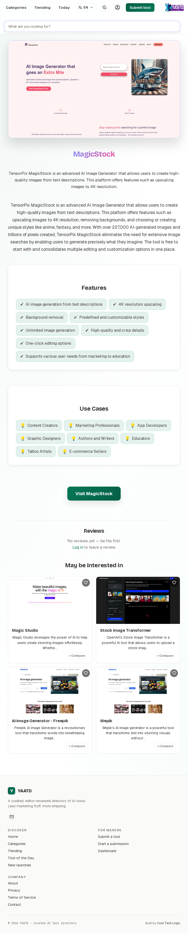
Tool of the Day (21, 858)
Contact (14, 904)
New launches (19, 865)
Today (64, 7)
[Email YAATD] (12, 817)
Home (13, 836)
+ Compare (77, 656)
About (13, 883)
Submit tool (140, 7)
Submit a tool (109, 836)
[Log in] (117, 7)
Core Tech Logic (168, 923)
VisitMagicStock (94, 493)
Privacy (14, 890)
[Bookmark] (86, 583)
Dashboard (107, 850)
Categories (16, 7)
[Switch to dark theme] (104, 7)
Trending (42, 7)
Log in (77, 547)
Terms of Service (22, 897)
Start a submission (113, 843)
